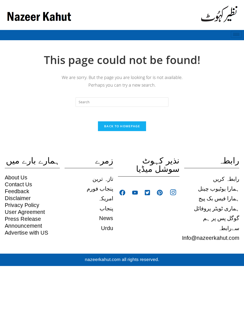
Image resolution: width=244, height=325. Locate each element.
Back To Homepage (122, 126)
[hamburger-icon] (236, 34)
